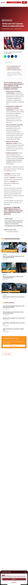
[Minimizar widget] (25, 572)
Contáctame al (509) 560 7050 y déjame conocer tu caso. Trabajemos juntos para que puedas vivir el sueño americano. (14, 74)
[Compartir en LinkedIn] (15, 56)
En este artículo (9, 62)
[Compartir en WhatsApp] (5, 56)
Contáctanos (14, 345)
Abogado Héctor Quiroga (8, 28)
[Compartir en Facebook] (8, 56)
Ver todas (13, 582)
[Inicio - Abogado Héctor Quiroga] (3, 2)
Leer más (13, 579)
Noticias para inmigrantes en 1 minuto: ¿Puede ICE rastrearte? (14, 576)
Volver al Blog (7, 354)
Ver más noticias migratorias (12, 231)
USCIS (8, 170)
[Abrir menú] (24, 2)
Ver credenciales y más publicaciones (14, 225)
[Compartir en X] (12, 56)
